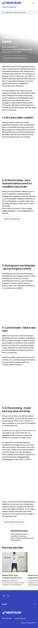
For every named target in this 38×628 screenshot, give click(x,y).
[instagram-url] (8, 595)
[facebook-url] (3, 595)
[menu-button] (33, 2)
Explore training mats (12, 219)
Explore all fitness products (14, 522)
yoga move (26, 211)
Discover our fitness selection (15, 58)
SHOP (4, 604)
